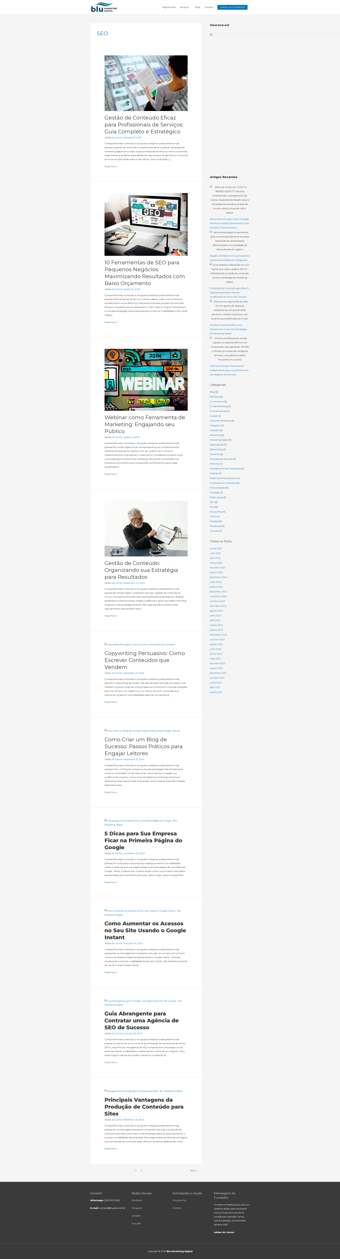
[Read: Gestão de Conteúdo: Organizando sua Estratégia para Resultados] (146, 528)
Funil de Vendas (218, 411)
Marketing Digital (219, 440)
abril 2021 (215, 687)
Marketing (215, 435)
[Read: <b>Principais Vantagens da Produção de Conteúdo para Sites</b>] (143, 1091)
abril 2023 (215, 620)
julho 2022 (215, 649)
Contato (209, 7)
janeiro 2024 (216, 587)
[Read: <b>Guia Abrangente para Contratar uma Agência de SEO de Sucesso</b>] (146, 1002)
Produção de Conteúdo (222, 483)
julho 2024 (215, 582)
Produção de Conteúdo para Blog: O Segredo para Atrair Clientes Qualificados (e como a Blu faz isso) (229, 292)
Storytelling (216, 512)
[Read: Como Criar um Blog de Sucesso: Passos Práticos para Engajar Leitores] (142, 730)
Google (214, 416)
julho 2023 (215, 615)
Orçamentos (179, 1200)
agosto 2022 (216, 644)
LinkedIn (214, 430)
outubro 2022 (217, 639)
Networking (216, 449)
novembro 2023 (218, 596)
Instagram (215, 425)
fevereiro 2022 (217, 663)
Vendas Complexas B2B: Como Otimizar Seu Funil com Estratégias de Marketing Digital (228, 329)
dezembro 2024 (218, 577)
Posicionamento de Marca (223, 478)
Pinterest (215, 464)
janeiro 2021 (216, 692)
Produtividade (217, 488)
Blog (197, 7)
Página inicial (169, 7)
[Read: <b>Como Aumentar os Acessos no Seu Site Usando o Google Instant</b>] (146, 913)
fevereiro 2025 (217, 567)
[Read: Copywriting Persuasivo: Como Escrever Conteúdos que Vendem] (140, 644)
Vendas (214, 521)
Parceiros (215, 454)
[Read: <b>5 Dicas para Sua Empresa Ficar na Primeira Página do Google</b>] (146, 822)
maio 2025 (215, 553)
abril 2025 (215, 558)
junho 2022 (216, 654)
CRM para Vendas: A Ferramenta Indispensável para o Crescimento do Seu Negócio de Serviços (229, 370)
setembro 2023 (218, 606)
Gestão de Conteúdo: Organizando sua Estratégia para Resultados (141, 570)
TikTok (213, 516)
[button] (232, 7)
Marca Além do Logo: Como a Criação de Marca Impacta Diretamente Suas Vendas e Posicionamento (229, 223)
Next (194, 1170)
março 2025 (216, 563)
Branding (215, 397)
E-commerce (217, 401)
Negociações (216, 444)
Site (212, 507)
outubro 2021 (217, 678)
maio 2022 (215, 658)
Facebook (136, 1200)
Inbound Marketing (220, 420)
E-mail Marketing (219, 406)
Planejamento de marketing (225, 468)
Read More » (111, 166)
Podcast (214, 473)
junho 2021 (216, 682)
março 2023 (216, 625)
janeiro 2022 (216, 668)
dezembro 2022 (218, 634)
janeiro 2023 (216, 630)
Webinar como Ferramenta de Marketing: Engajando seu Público (145, 424)
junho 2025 (216, 548)
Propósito (215, 492)
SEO (212, 502)
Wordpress (215, 526)
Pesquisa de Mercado (221, 459)
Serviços (184, 7)
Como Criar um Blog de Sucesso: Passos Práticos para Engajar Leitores (144, 746)
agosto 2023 (216, 611)
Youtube (214, 531)
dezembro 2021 (218, 673)
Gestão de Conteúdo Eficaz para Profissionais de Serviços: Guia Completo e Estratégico (144, 124)
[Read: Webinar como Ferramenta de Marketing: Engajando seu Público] (146, 379)
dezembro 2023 (218, 591)
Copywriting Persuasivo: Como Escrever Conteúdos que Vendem (145, 660)
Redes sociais (216, 497)
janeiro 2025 (216, 572)
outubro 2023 (217, 601)
